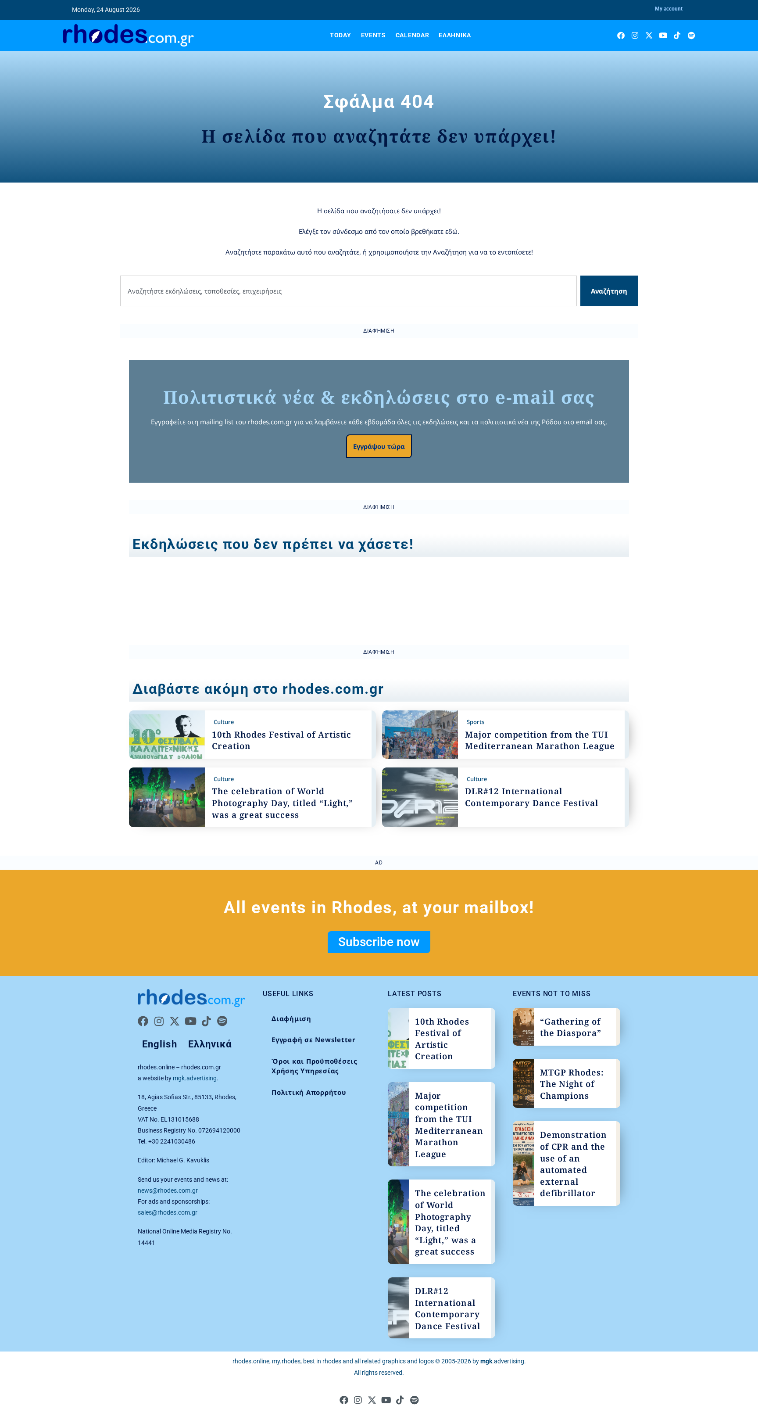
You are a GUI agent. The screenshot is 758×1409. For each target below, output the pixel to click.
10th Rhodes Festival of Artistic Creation (442, 1039)
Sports (475, 722)
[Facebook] (621, 35)
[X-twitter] (649, 35)
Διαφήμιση (291, 1018)
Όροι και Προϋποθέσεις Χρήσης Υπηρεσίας (315, 1066)
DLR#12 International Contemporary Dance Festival (531, 797)
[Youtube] (663, 35)
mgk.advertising (195, 1078)
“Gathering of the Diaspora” (570, 1027)
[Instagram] (635, 35)
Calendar (412, 35)
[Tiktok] (677, 35)
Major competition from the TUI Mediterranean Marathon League (540, 740)
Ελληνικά (455, 35)
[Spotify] (691, 35)
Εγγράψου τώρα (379, 446)
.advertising (502, 1361)
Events (373, 35)
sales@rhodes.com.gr (167, 1212)
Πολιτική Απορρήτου (309, 1092)
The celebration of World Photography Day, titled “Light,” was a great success (282, 802)
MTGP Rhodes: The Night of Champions (572, 1084)
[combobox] (348, 291)
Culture (224, 722)
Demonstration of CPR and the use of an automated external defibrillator (573, 1164)
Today (340, 35)
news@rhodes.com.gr (168, 1190)
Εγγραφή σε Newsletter (314, 1039)
